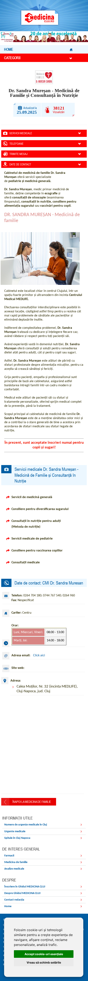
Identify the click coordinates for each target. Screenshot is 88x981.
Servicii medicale (20, 133)
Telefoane (16, 143)
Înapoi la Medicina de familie (31, 801)
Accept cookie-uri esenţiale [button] (44, 954)
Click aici (39, 655)
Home (8, 49)
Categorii (12, 58)
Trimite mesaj (18, 154)
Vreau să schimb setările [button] (44, 962)
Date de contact (20, 164)
